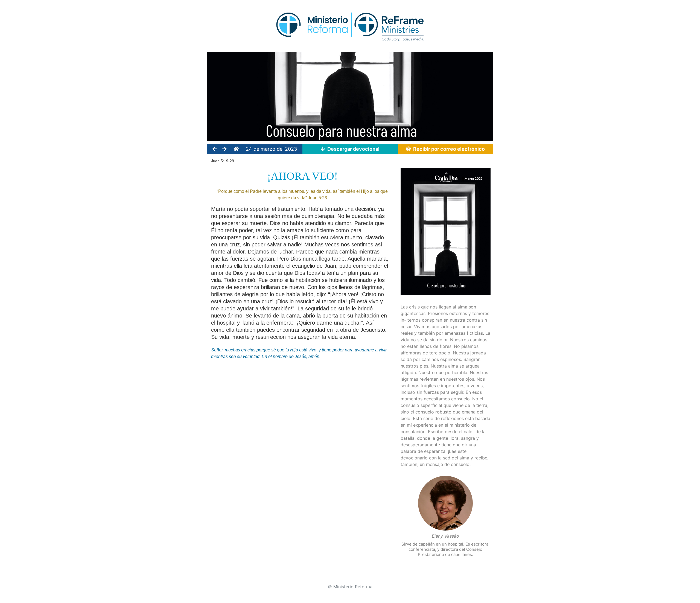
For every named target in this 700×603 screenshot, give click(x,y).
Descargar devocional (352, 149)
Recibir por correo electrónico (448, 149)
